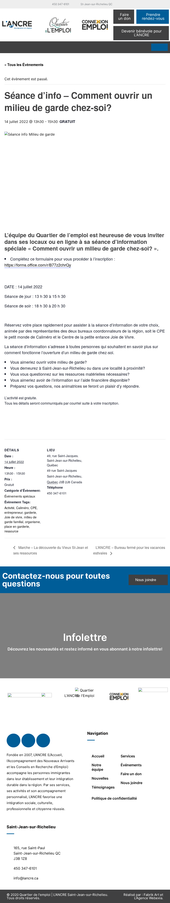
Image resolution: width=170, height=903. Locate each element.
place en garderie (16, 526)
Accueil (98, 756)
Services (128, 756)
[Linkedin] (28, 740)
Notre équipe (97, 767)
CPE (34, 508)
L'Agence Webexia (148, 898)
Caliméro (22, 508)
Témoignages (103, 787)
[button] (5, 47)
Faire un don (131, 774)
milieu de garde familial (20, 519)
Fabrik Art (151, 895)
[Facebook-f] (13, 740)
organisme (32, 522)
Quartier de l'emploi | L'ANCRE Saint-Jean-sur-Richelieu (63, 895)
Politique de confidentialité (114, 798)
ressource (11, 531)
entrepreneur (13, 512)
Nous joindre (131, 783)
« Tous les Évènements (23, 64)
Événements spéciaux (19, 496)
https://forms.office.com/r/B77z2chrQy (37, 265)
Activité (9, 508)
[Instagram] (43, 740)
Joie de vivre (13, 517)
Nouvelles (100, 778)
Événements (131, 765)
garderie (30, 512)
